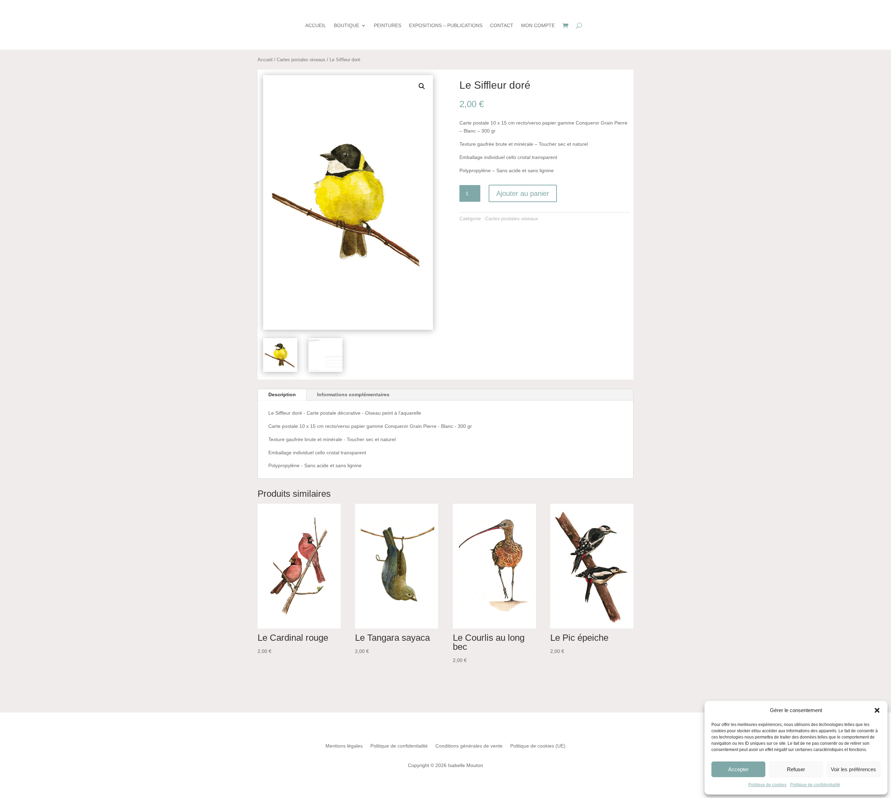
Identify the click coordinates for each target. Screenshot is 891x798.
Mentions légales (344, 746)
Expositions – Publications (445, 25)
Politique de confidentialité (815, 784)
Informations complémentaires (353, 394)
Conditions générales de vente (469, 746)
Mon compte (538, 25)
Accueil (315, 25)
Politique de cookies (767, 784)
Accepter (738, 769)
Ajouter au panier (522, 193)
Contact (501, 25)
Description (282, 394)
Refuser (796, 769)
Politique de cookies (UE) (538, 746)
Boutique (346, 25)
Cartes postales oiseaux (301, 59)
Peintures (387, 25)
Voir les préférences (853, 769)
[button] (877, 710)
